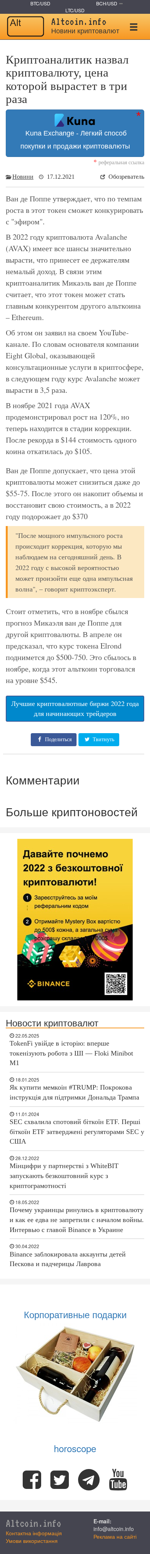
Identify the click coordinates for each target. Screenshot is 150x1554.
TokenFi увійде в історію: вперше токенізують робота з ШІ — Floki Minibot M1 (71, 1053)
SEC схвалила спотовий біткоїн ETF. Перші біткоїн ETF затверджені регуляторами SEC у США (77, 1131)
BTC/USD (40, 3)
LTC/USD (75, 10)
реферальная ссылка (118, 162)
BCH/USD (106, 3)
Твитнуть (102, 739)
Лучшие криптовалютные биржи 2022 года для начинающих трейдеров (75, 708)
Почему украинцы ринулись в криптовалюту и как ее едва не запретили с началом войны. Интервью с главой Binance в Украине (77, 1219)
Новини (22, 176)
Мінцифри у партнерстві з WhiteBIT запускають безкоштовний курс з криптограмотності (64, 1175)
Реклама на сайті (115, 1536)
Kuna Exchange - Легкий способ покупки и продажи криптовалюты (75, 139)
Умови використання (32, 1540)
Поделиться (57, 739)
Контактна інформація (34, 1533)
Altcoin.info (33, 1523)
